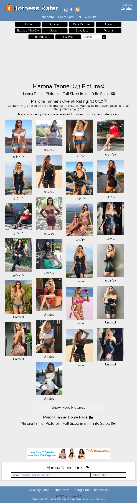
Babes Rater (66, 17)
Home (28, 24)
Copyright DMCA (40, 499)
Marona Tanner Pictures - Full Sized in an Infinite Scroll (66, 94)
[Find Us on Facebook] (71, 10)
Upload (108, 24)
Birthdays (41, 36)
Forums (109, 30)
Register (126, 8)
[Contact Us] (66, 10)
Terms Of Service (58, 499)
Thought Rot (81, 490)
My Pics (68, 36)
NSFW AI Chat (88, 17)
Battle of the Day (28, 30)
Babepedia (47, 17)
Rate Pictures (81, 24)
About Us (100, 499)
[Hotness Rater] (33, 10)
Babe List (81, 30)
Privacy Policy (74, 499)
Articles (55, 24)
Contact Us (88, 499)
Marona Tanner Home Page (65, 417)
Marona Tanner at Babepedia (30, 475)
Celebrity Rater (39, 490)
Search (54, 30)
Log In (127, 4)
